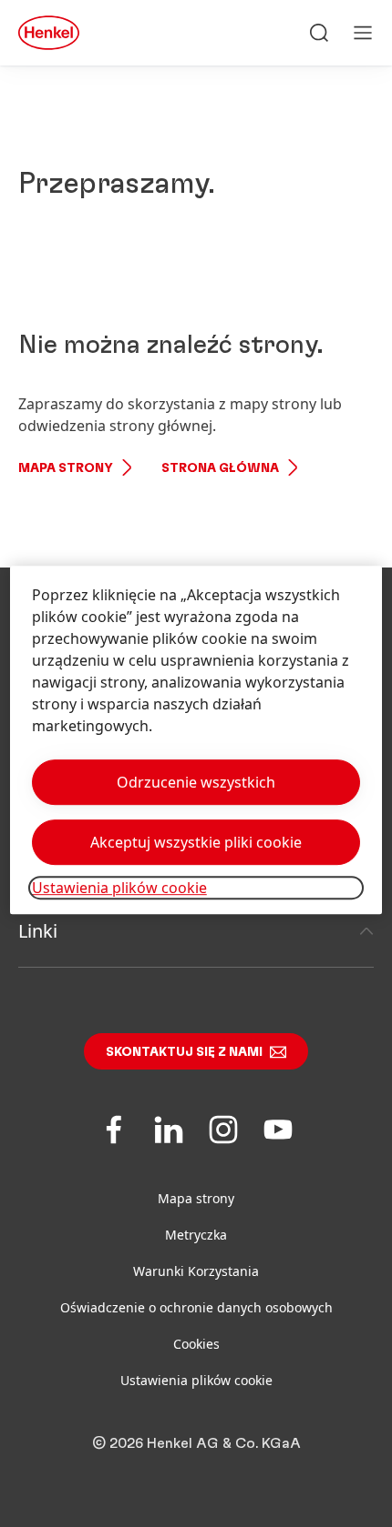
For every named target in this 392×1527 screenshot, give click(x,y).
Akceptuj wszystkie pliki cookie (196, 842)
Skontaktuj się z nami (184, 1052)
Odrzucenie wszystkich (196, 782)
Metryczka (196, 1234)
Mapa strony (65, 468)
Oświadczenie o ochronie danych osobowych (196, 1307)
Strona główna (220, 468)
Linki (37, 931)
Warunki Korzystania (196, 1271)
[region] (196, 740)
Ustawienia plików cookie (196, 1380)
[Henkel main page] (48, 33)
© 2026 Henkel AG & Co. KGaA (196, 1443)
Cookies (196, 1343)
